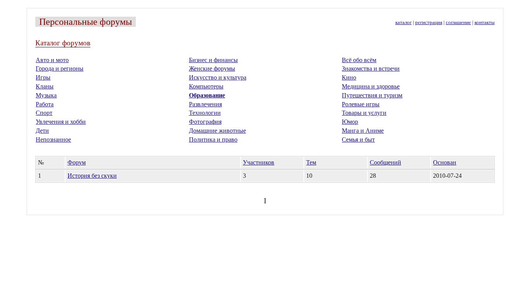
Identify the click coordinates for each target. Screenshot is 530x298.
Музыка (46, 95)
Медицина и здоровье (371, 86)
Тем (311, 162)
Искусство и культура (217, 77)
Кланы (45, 86)
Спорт (44, 112)
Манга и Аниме (363, 130)
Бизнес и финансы (213, 60)
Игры (43, 77)
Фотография (205, 121)
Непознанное (53, 139)
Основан (444, 162)
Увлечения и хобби (61, 121)
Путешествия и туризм (372, 95)
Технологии (205, 112)
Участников (258, 162)
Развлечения (205, 104)
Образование (207, 95)
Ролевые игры (360, 104)
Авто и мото (52, 60)
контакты (485, 22)
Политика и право (213, 139)
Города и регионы (59, 68)
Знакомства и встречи (371, 68)
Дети (42, 130)
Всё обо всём (359, 60)
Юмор (350, 121)
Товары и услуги (364, 112)
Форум (77, 162)
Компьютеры (206, 86)
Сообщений (385, 162)
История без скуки (92, 175)
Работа (45, 104)
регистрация (428, 22)
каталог (403, 22)
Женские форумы (212, 68)
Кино (349, 77)
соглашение (458, 22)
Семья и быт (358, 139)
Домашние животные (217, 130)
